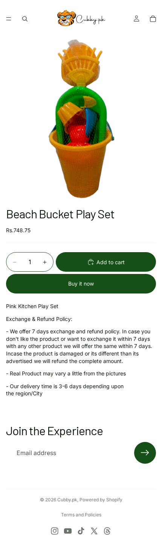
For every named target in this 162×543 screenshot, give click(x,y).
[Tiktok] (81, 530)
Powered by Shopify (100, 499)
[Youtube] (67, 530)
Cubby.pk (67, 499)
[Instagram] (54, 530)
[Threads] (107, 530)
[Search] (25, 19)
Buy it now (81, 283)
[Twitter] (94, 530)
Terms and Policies (81, 514)
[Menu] (8, 18)
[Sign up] (145, 453)
